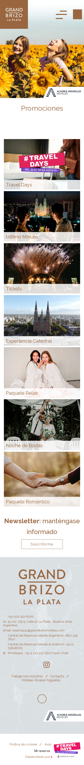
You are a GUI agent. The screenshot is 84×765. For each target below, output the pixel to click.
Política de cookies (23, 744)
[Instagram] (46, 664)
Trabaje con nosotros (27, 676)
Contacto (57, 676)
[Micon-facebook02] (35, 664)
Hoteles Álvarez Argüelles (41, 680)
